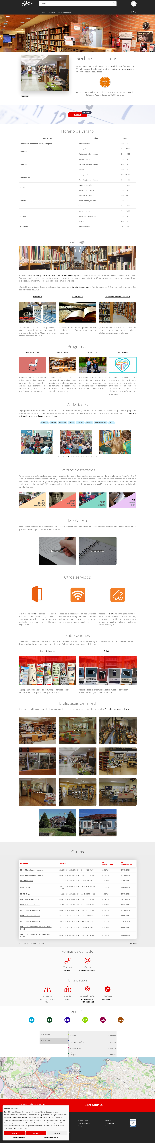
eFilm (111, 613)
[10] (81, 456)
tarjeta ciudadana (80, 287)
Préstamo (37, 296)
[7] (73, 456)
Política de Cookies (19, 1137)
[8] (76, 456)
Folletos (107, 651)
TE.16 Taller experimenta (30, 905)
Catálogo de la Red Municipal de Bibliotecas (53, 275)
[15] (93, 456)
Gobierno (108, 1120)
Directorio (51, 12)
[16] (96, 456)
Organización (109, 1123)
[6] (71, 456)
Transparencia (82, 1126)
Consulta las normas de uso (117, 709)
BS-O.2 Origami (26, 894)
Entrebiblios (62, 352)
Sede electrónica (83, 1120)
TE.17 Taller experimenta (30, 910)
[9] (78, 456)
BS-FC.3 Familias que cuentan (31, 870)
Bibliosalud (123, 352)
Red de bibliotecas (64, 12)
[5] (68, 456)
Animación (92, 352)
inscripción (127, 69)
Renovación (77, 296)
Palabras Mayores (32, 352)
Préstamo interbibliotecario (117, 296)
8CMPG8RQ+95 (107, 999)
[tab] (54, 1034)
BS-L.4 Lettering (26, 881)
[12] (86, 456)
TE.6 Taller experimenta (29, 899)
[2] (61, 456)
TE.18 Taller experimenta (30, 916)
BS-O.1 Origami (26, 887)
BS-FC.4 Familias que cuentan (31, 875)
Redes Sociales (110, 1126)
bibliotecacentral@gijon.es (88, 970)
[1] (58, 456)
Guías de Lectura (47, 651)
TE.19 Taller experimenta (30, 921)
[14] (91, 456)
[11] (83, 456)
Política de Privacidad (51, 1137)
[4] (66, 456)
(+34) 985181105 (92, 1105)
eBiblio (34, 613)
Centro (67, 999)
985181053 (67, 970)
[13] (88, 456)
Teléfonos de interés (84, 1123)
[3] (63, 456)
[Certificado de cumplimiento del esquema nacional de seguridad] (133, 1123)
